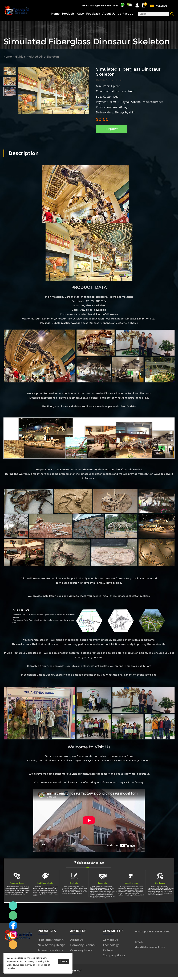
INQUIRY (112, 129)
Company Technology (85, 945)
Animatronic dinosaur (52, 950)
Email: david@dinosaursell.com (100, 5)
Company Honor (81, 950)
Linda (13, 905)
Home (55, 13)
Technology (111, 945)
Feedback (93, 13)
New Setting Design (51, 945)
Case (80, 13)
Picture (108, 950)
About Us (108, 13)
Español (162, 6)
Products (68, 13)
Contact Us (125, 13)
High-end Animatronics (54, 939)
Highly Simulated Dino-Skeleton (37, 56)
